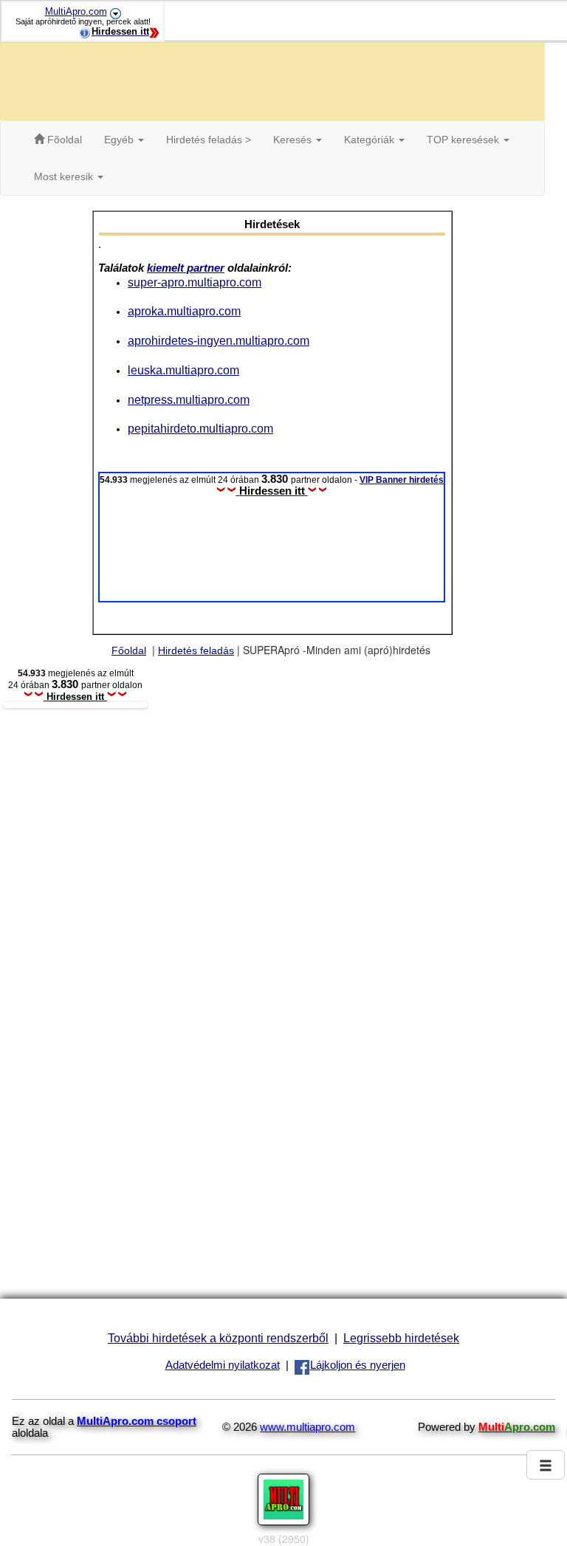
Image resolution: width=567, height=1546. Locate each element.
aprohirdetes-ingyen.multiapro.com (218, 340)
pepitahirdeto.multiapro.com (200, 428)
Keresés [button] (294, 139)
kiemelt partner (185, 268)
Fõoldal (63, 139)
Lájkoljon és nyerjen (357, 1365)
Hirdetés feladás (196, 650)
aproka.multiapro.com (184, 310)
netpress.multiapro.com (189, 399)
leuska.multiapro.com (183, 370)
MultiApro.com (76, 11)
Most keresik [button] (65, 176)
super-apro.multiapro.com (194, 282)
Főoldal (128, 650)
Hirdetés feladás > (208, 139)
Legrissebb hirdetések (401, 1337)
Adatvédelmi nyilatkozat (222, 1365)
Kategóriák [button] (370, 139)
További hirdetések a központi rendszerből (218, 1337)
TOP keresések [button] (464, 139)
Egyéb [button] (120, 139)
